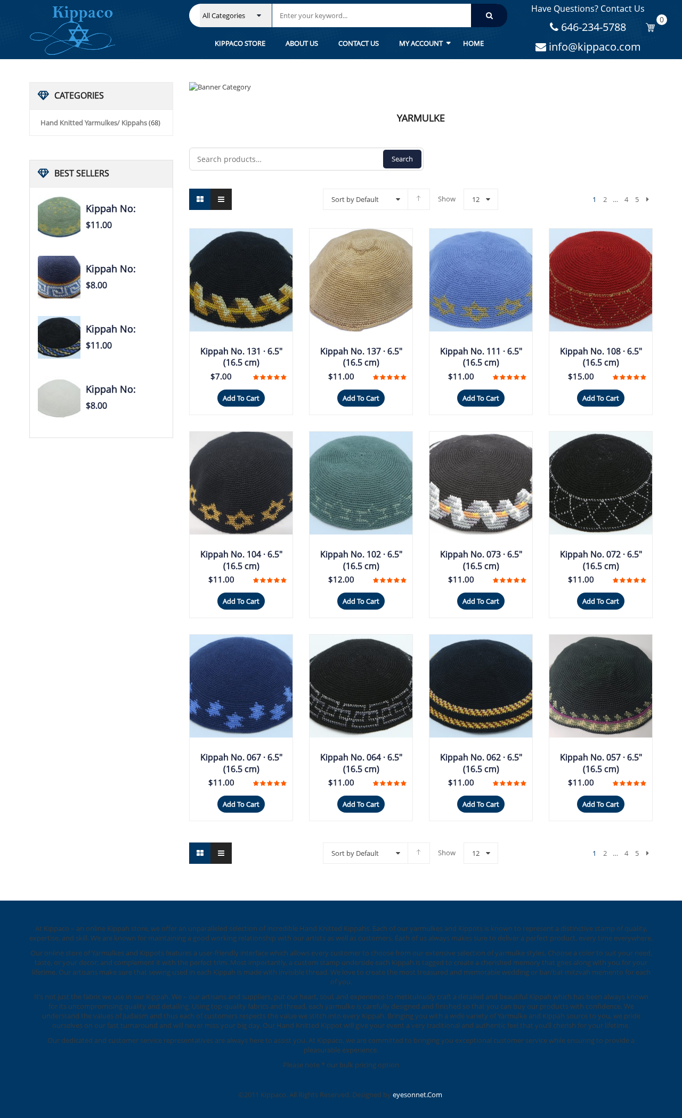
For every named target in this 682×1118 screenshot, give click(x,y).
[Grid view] (199, 199)
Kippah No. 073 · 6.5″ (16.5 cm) (481, 560)
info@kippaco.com (593, 46)
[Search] (489, 15)
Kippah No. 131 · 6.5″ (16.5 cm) (241, 357)
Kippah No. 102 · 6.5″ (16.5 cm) (361, 560)
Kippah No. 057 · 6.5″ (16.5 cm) (601, 763)
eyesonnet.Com (417, 1094)
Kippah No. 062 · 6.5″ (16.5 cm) (481, 763)
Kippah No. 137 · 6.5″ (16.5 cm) (361, 357)
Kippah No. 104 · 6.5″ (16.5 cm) (241, 560)
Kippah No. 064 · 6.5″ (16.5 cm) (361, 763)
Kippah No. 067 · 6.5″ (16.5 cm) (241, 763)
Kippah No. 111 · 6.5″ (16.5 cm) (481, 357)
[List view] (221, 199)
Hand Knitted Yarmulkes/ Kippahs (93, 122)
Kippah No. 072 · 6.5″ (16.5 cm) (601, 560)
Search (402, 159)
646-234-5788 (592, 27)
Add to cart (241, 398)
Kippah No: (111, 208)
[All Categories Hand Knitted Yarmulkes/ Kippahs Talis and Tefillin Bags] (236, 15)
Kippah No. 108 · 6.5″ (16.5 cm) (601, 357)
